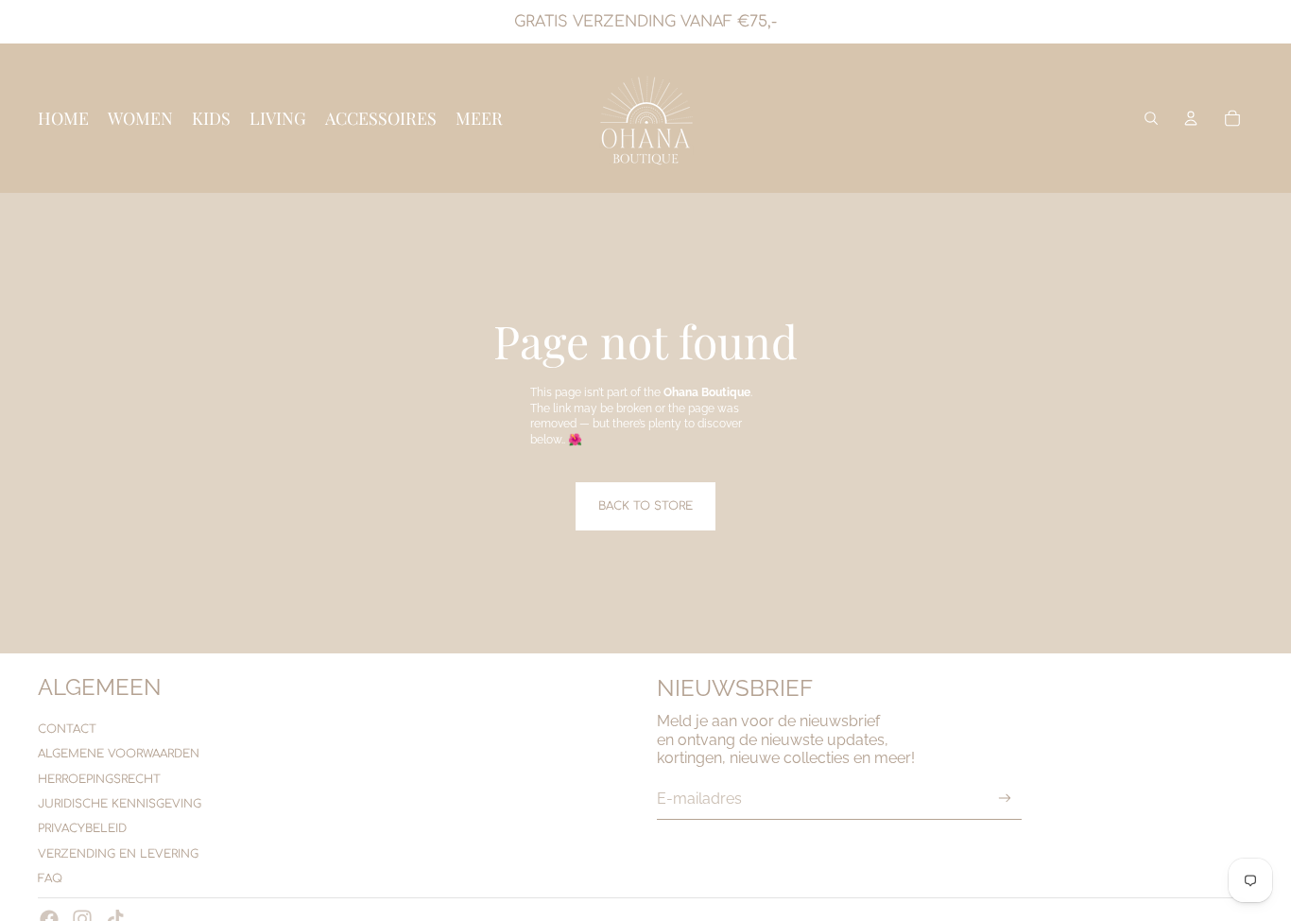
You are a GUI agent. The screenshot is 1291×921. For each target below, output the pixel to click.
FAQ (50, 878)
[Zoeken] (1151, 118)
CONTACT (67, 729)
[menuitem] (479, 118)
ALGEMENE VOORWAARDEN (118, 753)
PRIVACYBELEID (82, 828)
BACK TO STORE (645, 506)
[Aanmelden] (1005, 798)
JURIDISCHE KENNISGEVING (119, 803)
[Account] (1191, 118)
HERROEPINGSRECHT (99, 779)
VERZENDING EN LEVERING (118, 853)
